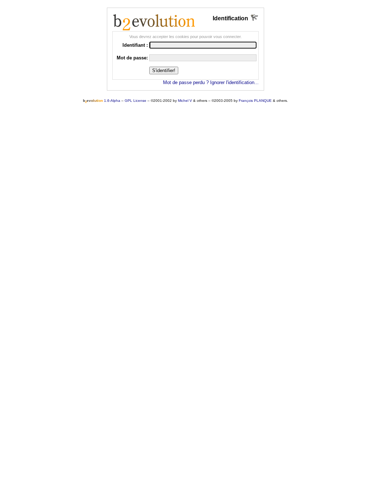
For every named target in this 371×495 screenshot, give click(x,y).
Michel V (185, 101)
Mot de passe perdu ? (186, 82)
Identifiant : (135, 45)
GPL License (135, 101)
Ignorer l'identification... (234, 82)
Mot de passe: (132, 58)
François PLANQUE (255, 101)
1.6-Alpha (101, 101)
